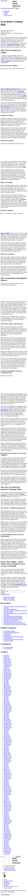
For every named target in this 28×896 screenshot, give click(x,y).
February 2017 (7, 770)
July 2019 (6, 730)
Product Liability (8, 638)
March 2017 (7, 769)
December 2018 (8, 740)
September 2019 (8, 727)
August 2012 (7, 840)
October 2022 (7, 676)
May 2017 (6, 766)
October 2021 (7, 692)
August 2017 (7, 762)
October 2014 (7, 808)
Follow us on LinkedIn (9, 600)
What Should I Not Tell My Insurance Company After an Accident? (13, 619)
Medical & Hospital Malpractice (11, 632)
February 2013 (7, 831)
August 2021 (7, 695)
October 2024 (7, 663)
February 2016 (7, 787)
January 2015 (7, 803)
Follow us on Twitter (9, 598)
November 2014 (8, 806)
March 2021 (7, 702)
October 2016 (7, 776)
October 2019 (7, 726)
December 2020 (8, 706)
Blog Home (6, 11)
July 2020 (6, 713)
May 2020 (6, 716)
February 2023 (7, 670)
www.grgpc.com (8, 15)
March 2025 (7, 658)
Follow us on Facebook (9, 597)
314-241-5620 (9, 868)
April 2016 (6, 784)
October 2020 (7, 709)
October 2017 (7, 759)
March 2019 (7, 735)
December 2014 (8, 805)
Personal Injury (7, 633)
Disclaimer (6, 882)
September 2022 (8, 677)
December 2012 (8, 834)
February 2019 (7, 737)
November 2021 (8, 691)
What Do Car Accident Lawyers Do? (13, 621)
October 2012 (7, 837)
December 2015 (8, 790)
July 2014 (6, 812)
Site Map (6, 885)
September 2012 (8, 838)
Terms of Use (11, 891)
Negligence (7, 462)
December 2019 (8, 723)
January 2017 (7, 772)
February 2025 (7, 659)
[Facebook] (4, 873)
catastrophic (20, 91)
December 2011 (8, 851)
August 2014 (7, 810)
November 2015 (8, 791)
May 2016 (6, 783)
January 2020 (7, 722)
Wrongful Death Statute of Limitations (13, 617)
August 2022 (7, 678)
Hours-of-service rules (6, 409)
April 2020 (6, 717)
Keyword (3, 590)
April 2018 (6, 751)
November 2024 (8, 662)
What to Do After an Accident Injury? (13, 616)
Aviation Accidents (8, 640)
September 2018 (8, 744)
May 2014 (6, 815)
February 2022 (7, 687)
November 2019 (8, 724)
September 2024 (8, 665)
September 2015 (8, 794)
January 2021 (7, 705)
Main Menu (10, 8)
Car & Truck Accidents (9, 631)
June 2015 (6, 797)
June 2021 (6, 698)
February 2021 (7, 703)
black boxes (20, 394)
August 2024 (7, 666)
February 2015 (7, 802)
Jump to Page (4, 0)
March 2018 (7, 752)
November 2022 (8, 674)
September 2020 (8, 710)
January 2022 (7, 688)
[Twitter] (5, 876)
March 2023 (7, 669)
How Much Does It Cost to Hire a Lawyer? (14, 623)
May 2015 (6, 798)
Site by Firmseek (8, 887)
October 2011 (7, 852)
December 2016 (8, 773)
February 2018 (7, 753)
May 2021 (6, 699)
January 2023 (7, 672)
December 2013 (8, 820)
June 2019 (6, 731)
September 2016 (8, 777)
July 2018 (6, 747)
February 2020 (7, 720)
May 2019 (6, 733)
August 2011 (7, 853)
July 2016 (6, 780)
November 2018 (8, 741)
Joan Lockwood (8, 648)
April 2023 (6, 667)
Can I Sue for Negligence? (10, 609)
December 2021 (8, 690)
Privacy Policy (7, 883)
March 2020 (7, 719)
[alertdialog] (14, 892)
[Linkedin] (4, 875)
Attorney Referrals (8, 880)
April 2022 (6, 684)
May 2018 (6, 749)
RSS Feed (6, 594)
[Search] (15, 8)
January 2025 (7, 660)
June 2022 (6, 681)
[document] (14, 891)
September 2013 (8, 822)
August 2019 (7, 728)
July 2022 (6, 680)
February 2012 (7, 848)
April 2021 (6, 701)
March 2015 (7, 801)
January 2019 (7, 738)
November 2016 (8, 774)
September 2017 (8, 760)
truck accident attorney (13, 44)
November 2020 (8, 708)
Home (5, 879)
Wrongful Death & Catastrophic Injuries (13, 636)
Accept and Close (5, 894)
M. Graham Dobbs (8, 647)
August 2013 (7, 823)
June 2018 (6, 748)
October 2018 (7, 742)
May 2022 (6, 683)
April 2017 (6, 767)
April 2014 (6, 816)
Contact (6, 14)
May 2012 (6, 844)
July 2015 (6, 795)
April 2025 (6, 656)
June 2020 (6, 715)
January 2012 (7, 849)
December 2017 (8, 756)
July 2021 (6, 697)
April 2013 (6, 828)
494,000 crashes (18, 57)
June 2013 (6, 826)
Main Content (4, 8)
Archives (6, 12)
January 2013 (7, 833)
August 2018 (7, 745)
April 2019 (6, 734)
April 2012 (6, 845)
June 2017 (6, 765)
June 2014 (6, 813)
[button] (1, 29)
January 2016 (7, 788)
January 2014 (7, 819)
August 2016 (7, 778)
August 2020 (7, 712)
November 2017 (8, 758)
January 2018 (7, 755)
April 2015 (6, 799)
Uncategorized (7, 635)
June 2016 (6, 781)
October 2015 (7, 792)
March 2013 (7, 830)
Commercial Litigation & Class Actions (13, 639)
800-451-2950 (10, 870)
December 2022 (8, 673)
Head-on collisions (5, 233)
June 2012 (6, 842)
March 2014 (7, 817)
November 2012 (8, 835)
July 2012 (6, 841)
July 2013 (6, 824)
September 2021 (8, 694)
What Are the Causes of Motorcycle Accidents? (15, 624)
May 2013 (6, 827)
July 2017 (6, 763)
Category (3, 591)
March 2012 (7, 847)
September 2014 (8, 809)
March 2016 (7, 785)
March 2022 (7, 685)
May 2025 (6, 655)
